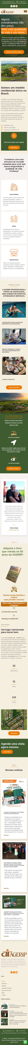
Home (3, 981)
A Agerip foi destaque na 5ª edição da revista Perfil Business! (14, 813)
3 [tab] (14, 542)
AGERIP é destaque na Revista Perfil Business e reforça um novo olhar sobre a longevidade (14, 913)
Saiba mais (6, 835)
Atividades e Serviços (7, 988)
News (3, 992)
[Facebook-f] (11, 6)
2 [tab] (13, 542)
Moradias (4, 985)
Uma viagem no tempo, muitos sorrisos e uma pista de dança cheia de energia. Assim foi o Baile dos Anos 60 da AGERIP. (14, 864)
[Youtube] (16, 6)
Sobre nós (4, 983)
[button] (14, 52)
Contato (3, 995)
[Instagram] (14, 6)
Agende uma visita (6, 990)
